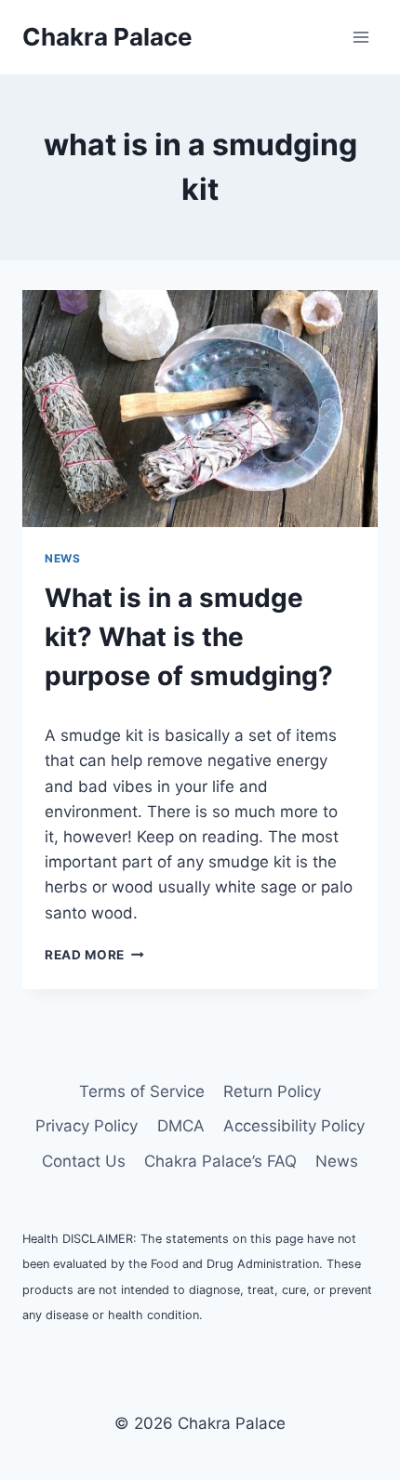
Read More (94, 954)
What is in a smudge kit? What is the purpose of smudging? (189, 637)
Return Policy (272, 1091)
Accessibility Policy (294, 1126)
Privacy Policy (86, 1126)
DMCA (181, 1126)
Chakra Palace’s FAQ (220, 1161)
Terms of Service (142, 1091)
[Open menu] (360, 36)
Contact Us (84, 1161)
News (62, 558)
